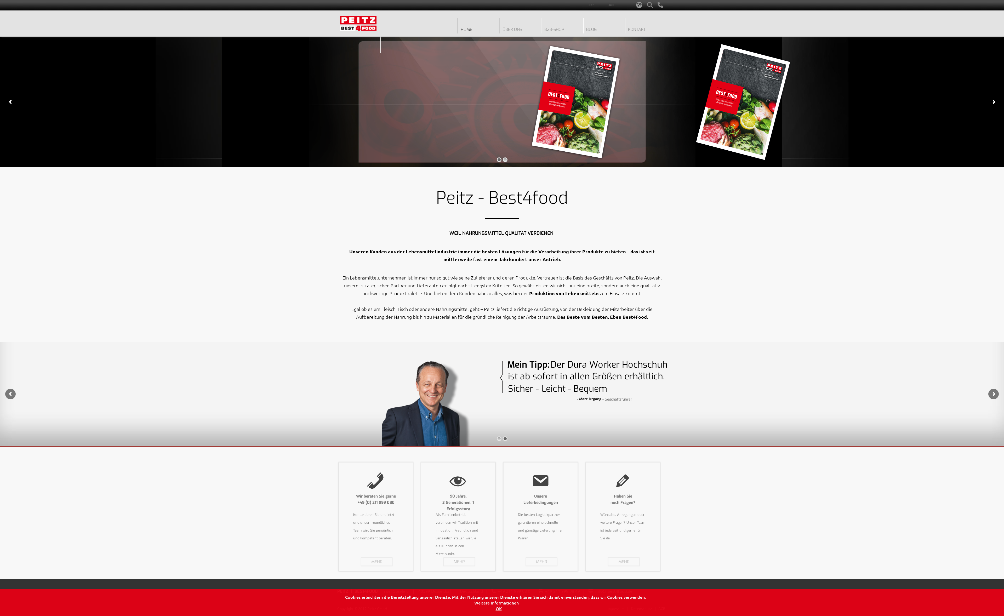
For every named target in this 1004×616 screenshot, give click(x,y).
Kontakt (637, 29)
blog (591, 29)
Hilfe (590, 5)
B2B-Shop (554, 29)
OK (499, 608)
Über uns (512, 29)
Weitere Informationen (496, 603)
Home (466, 29)
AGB (611, 5)
